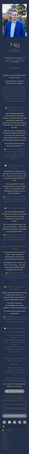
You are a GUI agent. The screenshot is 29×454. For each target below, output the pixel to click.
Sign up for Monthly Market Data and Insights (15, 415)
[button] (15, 391)
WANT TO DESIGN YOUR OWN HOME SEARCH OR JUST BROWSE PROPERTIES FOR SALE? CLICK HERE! (14, 398)
